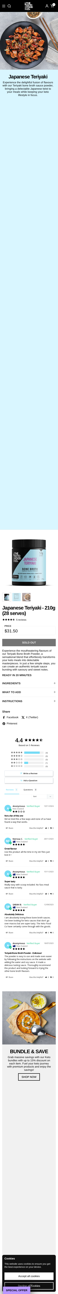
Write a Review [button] (30, 773)
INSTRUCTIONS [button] (12, 701)
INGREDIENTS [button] (11, 683)
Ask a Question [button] (30, 780)
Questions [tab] (28, 789)
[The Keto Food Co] (28, 5)
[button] (9, 6)
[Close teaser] (31, 1285)
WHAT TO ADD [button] (11, 692)
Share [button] (10, 828)
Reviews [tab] (10, 789)
